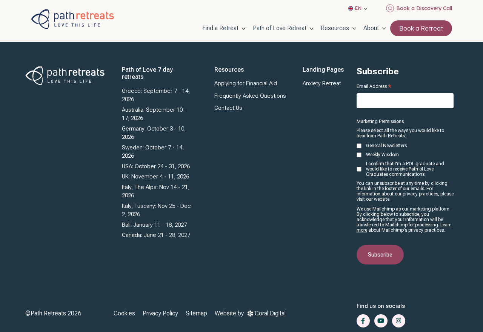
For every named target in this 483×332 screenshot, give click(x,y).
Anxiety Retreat (322, 83)
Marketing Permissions (380, 121)
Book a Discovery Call (424, 8)
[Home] (72, 19)
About (371, 28)
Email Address (374, 86)
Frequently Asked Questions (250, 95)
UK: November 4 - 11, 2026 (155, 176)
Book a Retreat (421, 28)
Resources (335, 28)
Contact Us (228, 108)
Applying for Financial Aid (245, 83)
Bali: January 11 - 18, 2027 (154, 224)
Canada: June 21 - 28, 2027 (156, 235)
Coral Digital (270, 313)
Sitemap (196, 313)
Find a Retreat (220, 28)
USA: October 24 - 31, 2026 (156, 166)
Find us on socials (381, 306)
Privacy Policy (160, 313)
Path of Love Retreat (279, 28)
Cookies (124, 313)
